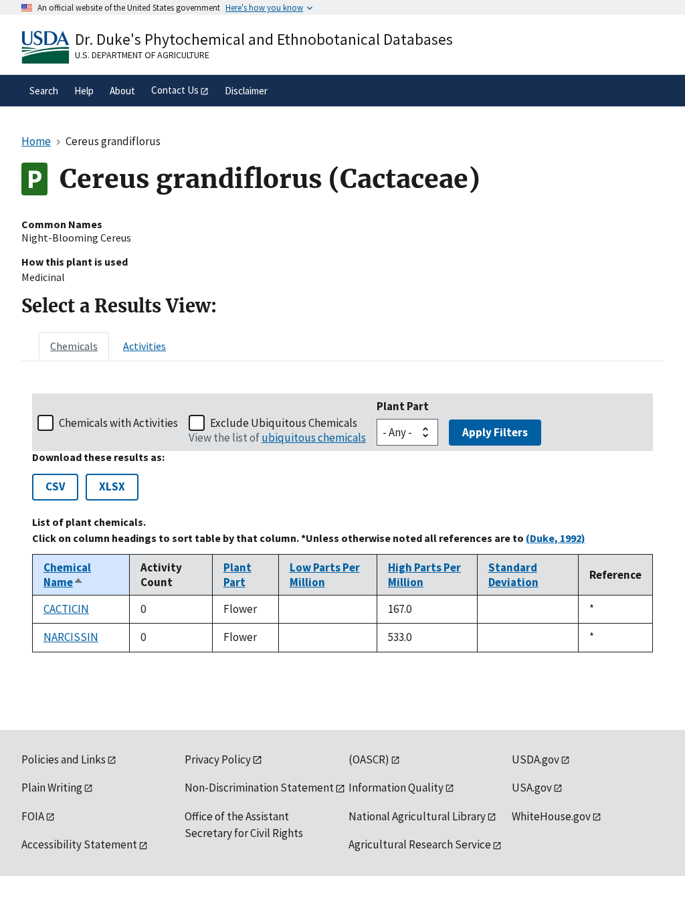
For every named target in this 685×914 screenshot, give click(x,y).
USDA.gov (535, 759)
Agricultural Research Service (420, 844)
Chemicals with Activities (118, 423)
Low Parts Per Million (325, 574)
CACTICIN (66, 609)
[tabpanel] (342, 522)
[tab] (73, 346)
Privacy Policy (218, 759)
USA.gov (532, 787)
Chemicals (74, 346)
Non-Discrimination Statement (259, 787)
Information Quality (396, 787)
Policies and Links (63, 759)
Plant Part (403, 406)
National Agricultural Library (417, 816)
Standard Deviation (513, 574)
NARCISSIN (70, 637)
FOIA (32, 816)
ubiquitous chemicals (314, 437)
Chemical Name (67, 574)
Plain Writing (51, 787)
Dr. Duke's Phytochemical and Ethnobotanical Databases (264, 39)
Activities (144, 346)
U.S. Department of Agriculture (142, 55)
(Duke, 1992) (555, 538)
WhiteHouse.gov (551, 816)
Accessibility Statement (79, 844)
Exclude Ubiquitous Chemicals (283, 423)
